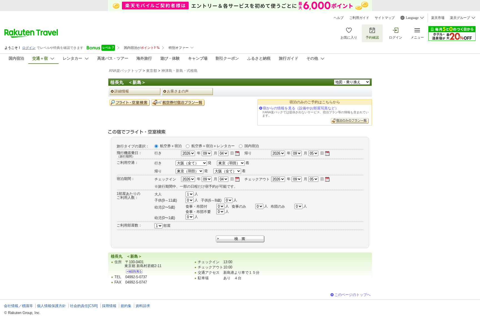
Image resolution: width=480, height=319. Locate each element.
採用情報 (109, 306)
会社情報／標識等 (18, 306)
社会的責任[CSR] (84, 306)
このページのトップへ (352, 295)
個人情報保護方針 (51, 306)
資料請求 (143, 306)
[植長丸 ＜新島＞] (134, 271)
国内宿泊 (251, 146)
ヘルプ (339, 18)
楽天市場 (437, 18)
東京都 (151, 71)
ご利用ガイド (359, 18)
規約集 (126, 306)
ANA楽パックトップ (125, 71)
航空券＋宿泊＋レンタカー (213, 146)
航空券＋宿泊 (171, 146)
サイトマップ (385, 18)
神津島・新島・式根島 (179, 71)
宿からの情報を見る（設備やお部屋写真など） (301, 108)
